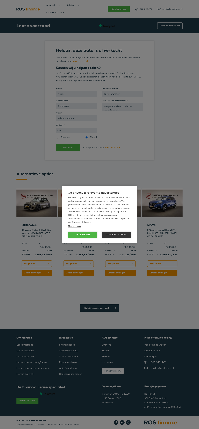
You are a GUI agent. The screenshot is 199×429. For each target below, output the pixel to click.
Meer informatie (74, 226)
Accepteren (83, 235)
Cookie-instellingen (116, 235)
